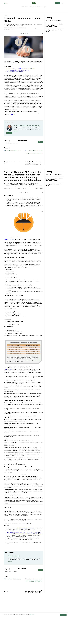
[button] (5, 3)
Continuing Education (45, 9)
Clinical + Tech (27, 9)
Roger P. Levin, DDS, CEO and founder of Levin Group (15, 27)
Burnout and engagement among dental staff (25, 528)
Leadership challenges (9, 239)
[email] (27, 33)
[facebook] (20, 33)
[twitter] (23, 33)
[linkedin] (21, 33)
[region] (34, 615)
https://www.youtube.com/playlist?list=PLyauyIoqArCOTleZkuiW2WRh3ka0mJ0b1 (24, 532)
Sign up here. (12, 114)
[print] (42, 33)
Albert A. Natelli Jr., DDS (9, 188)
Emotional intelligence (8, 369)
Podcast (37, 9)
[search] (6, 3)
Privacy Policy (32, 614)
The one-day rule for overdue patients (15, 71)
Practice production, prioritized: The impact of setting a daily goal (20, 68)
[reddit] (25, 33)
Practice (20, 9)
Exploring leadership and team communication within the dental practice (27, 533)
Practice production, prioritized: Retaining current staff (18, 70)
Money (32, 9)
